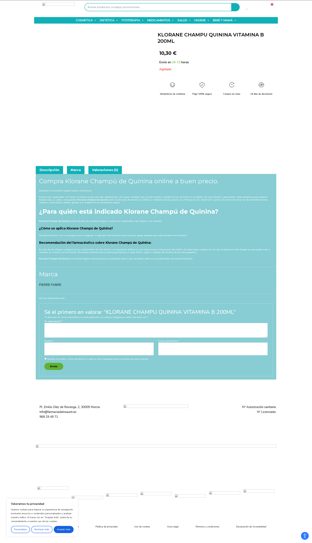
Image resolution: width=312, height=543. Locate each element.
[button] (95, 20)
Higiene (200, 20)
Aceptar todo (63, 529)
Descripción (49, 170)
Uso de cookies (142, 526)
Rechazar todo (41, 529)
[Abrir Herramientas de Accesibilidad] (305, 536)
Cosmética (84, 20)
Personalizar (20, 529)
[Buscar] (235, 7)
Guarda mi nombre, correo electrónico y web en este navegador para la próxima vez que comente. (98, 359)
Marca (76, 170)
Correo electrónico (168, 341)
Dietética (107, 20)
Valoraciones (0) (105, 170)
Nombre (49, 341)
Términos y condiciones (207, 526)
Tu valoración (53, 321)
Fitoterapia (131, 20)
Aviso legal (173, 526)
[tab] (49, 170)
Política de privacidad (106, 526)
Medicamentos (158, 20)
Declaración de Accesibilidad (251, 526)
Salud (182, 20)
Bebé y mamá (223, 20)
